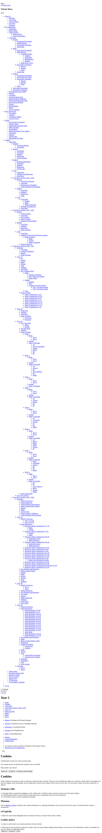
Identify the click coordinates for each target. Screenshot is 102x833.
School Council (14, 677)
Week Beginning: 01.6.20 (33, 621)
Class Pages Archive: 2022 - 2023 (23, 178)
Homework (20, 156)
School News (13, 678)
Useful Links (13, 136)
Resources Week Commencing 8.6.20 (36, 549)
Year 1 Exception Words (40, 287)
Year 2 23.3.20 (29, 522)
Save (18, 831)
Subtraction (28, 57)
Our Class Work (26, 323)
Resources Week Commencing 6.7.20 (36, 531)
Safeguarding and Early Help (18, 126)
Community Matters (15, 117)
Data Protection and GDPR (17, 92)
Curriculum (12, 38)
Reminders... (25, 660)
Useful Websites (22, 158)
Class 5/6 (20, 321)
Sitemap (7, 737)
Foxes (23, 70)
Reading (31, 282)
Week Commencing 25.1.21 (33, 302)
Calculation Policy (26, 54)
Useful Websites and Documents (31, 515)
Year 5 (35, 337)
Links (22, 196)
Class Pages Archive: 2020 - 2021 (23, 246)
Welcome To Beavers (27, 181)
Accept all (12, 771)
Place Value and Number (36, 276)
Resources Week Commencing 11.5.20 (37, 556)
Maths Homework (26, 598)
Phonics (23, 253)
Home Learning (26, 219)
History (35, 402)
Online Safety (13, 671)
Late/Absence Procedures (17, 122)
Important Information (24, 162)
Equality (11, 93)
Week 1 (27, 334)
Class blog (24, 183)
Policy (19, 86)
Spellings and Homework (25, 174)
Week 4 (27, 429)
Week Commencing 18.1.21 (33, 303)
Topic (22, 266)
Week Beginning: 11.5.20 (33, 625)
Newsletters (12, 113)
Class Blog (20, 153)
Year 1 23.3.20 (29, 520)
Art (34, 345)
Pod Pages (20, 666)
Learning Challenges (27, 251)
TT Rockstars (13, 680)
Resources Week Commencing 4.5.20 (36, 558)
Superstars (24, 659)
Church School (13, 32)
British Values (13, 31)
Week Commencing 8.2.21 (33, 298)
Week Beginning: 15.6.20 (33, 617)
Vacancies (12, 25)
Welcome (12, 18)
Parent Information (26, 494)
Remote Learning (14, 675)
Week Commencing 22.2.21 (33, 296)
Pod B (23, 669)
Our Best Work (25, 328)
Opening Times (13, 124)
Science (15, 74)
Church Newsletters (19, 36)
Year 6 (35, 339)
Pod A (23, 668)
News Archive (25, 664)
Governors (12, 95)
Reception (20, 248)
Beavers (23, 66)
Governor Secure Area (16, 97)
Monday (7, 720)
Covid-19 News (14, 118)
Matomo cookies (11, 805)
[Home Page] (6, 5)
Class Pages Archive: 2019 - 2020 (23, 497)
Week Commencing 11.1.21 (33, 305)
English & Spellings (27, 644)
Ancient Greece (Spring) (32, 657)
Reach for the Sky (26, 244)
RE (34, 352)
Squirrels (15, 144)
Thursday (8, 730)
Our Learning (25, 217)
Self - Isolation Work (27, 271)
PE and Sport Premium (16, 102)
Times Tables (33, 278)
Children (7, 140)
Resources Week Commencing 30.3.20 (37, 567)
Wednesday (8, 727)
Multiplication (29, 59)
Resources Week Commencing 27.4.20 (37, 562)
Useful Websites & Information (30, 187)
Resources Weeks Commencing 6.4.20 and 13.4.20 (41, 565)
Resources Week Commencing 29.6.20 (37, 537)
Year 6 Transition (14, 109)
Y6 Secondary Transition (17, 682)
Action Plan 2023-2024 (24, 77)
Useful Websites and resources (30, 504)
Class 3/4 (20, 309)
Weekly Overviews (27, 501)
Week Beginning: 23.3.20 (33, 635)
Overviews (28, 318)
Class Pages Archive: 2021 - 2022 (23, 210)
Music (35, 443)
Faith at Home (17, 34)
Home (7, 702)
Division (27, 61)
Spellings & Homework (28, 206)
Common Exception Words (37, 285)
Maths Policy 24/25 (27, 63)
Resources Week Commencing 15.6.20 (37, 547)
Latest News (25, 601)
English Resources (34, 538)
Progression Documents (24, 41)
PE (34, 354)
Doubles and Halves (35, 275)
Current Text (29, 646)
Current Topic (25, 512)
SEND (11, 108)
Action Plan (20, 47)
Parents (7, 120)
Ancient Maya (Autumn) (32, 655)
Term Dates (12, 133)
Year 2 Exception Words (40, 289)
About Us (8, 16)
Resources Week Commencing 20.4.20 (37, 564)
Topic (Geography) (39, 346)
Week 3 (27, 407)
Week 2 (27, 355)
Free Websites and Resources (30, 569)
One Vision (12, 20)
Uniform (11, 135)
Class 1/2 (20, 257)
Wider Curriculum (30, 205)
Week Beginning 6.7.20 (32, 612)
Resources (28, 319)
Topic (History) (37, 372)
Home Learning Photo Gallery (30, 641)
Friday (7, 734)
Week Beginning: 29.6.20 (33, 614)
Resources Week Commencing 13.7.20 (37, 526)
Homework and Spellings (29, 185)
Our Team (12, 23)
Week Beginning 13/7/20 (32, 610)
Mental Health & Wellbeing (17, 99)
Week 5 (27, 450)
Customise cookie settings (24, 771)
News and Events (10, 111)
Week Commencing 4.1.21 (33, 307)
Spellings (20, 154)
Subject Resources (26, 503)
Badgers (23, 68)
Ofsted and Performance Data (18, 101)
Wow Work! (24, 603)
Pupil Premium (13, 106)
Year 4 (27, 589)
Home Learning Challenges (29, 513)
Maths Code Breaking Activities (39, 560)
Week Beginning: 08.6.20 (33, 619)
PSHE (35, 350)
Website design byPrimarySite (15, 748)
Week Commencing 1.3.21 (33, 294)
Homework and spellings (28, 221)
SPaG (30, 284)
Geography (36, 420)
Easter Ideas (28, 632)
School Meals (13, 129)
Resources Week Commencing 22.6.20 (37, 542)
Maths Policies (21, 52)
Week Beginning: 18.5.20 (33, 623)
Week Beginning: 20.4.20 (33, 630)
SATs (22, 662)
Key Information (10, 27)
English (15, 39)
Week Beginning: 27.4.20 (33, 628)
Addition (27, 56)
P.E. (22, 258)
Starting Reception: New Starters (19, 131)
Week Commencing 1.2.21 (33, 300)
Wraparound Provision (16, 138)
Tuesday (7, 724)
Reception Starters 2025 (16, 673)
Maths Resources (34, 540)
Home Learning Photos (28, 571)
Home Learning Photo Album (30, 506)
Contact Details (13, 22)
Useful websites (26, 214)
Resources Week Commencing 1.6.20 (36, 551)
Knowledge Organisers (24, 45)
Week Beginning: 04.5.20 (33, 626)
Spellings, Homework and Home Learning (34, 235)
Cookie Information (11, 739)
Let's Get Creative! (23, 495)
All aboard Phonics (23, 145)
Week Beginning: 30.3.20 (33, 634)
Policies (11, 104)
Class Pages (12, 142)
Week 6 (27, 472)
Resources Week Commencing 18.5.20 (37, 555)
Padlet (23, 639)
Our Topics (24, 594)
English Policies (22, 43)
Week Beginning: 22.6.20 (33, 616)
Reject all (4, 771)
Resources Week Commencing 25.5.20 (37, 553)
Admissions (12, 29)
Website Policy (9, 741)
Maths (15, 48)
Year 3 (27, 587)
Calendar (11, 115)
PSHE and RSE (14, 127)
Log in (7, 686)
